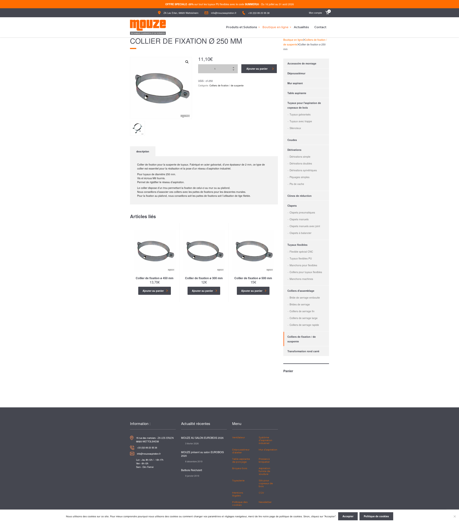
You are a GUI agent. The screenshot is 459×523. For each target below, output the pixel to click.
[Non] (454, 516)
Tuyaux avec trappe (301, 121)
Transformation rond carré (303, 351)
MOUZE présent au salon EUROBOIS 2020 (202, 453)
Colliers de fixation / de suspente (226, 85)
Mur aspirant (295, 83)
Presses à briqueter (264, 460)
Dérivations (294, 150)
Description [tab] (142, 151)
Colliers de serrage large (304, 318)
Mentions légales (237, 494)
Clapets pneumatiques (302, 212)
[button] (187, 62)
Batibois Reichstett (191, 470)
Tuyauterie (238, 480)
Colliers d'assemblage (300, 290)
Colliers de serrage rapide (304, 325)
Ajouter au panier (257, 68)
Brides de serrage (300, 304)
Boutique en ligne (275, 27)
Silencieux (295, 128)
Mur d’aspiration (268, 449)
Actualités (301, 27)
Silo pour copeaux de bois (266, 483)
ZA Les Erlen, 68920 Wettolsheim (181, 13)
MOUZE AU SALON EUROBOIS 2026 (202, 438)
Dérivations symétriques (303, 170)
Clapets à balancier (300, 233)
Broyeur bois (239, 468)
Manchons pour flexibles (303, 265)
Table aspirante (296, 93)
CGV (261, 492)
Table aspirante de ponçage (241, 460)
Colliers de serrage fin (302, 311)
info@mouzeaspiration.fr (223, 13)
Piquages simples (299, 177)
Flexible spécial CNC (301, 251)
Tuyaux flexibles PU (301, 258)
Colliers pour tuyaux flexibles (306, 272)
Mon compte (315, 12)
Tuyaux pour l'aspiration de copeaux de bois (304, 105)
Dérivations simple (300, 156)
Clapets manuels (299, 219)
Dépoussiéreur (296, 73)
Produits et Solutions (241, 27)
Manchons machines (301, 279)
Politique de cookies (376, 516)
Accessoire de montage (301, 63)
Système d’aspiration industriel (265, 440)
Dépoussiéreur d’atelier (241, 451)
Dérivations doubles (301, 163)
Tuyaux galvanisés (300, 114)
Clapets (292, 205)
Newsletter (265, 502)
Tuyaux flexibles (297, 245)
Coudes (292, 140)
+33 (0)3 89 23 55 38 (258, 13)
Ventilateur (238, 437)
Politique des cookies (239, 503)
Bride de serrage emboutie (305, 297)
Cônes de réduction (299, 195)
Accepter (347, 516)
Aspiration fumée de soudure (264, 471)
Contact (320, 27)
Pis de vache (297, 184)
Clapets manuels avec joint (305, 226)
